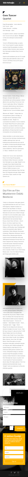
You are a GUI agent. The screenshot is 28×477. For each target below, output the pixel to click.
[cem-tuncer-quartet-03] (14, 385)
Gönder (20, 428)
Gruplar (19, 393)
